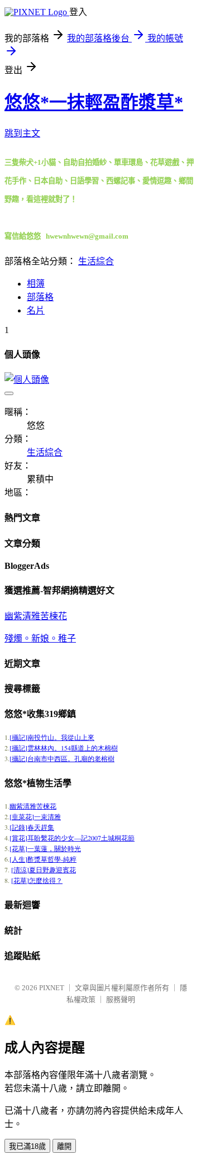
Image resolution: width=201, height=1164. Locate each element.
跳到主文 (22, 133)
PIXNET (51, 988)
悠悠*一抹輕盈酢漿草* (93, 102)
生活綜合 (96, 261)
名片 (36, 310)
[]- (42, 858)
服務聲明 (120, 999)
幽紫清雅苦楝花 (35, 616)
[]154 (63, 747)
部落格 (40, 297)
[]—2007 (72, 837)
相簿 (36, 283)
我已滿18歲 (27, 1146)
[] (51, 737)
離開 (64, 1146)
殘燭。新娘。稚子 (40, 638)
